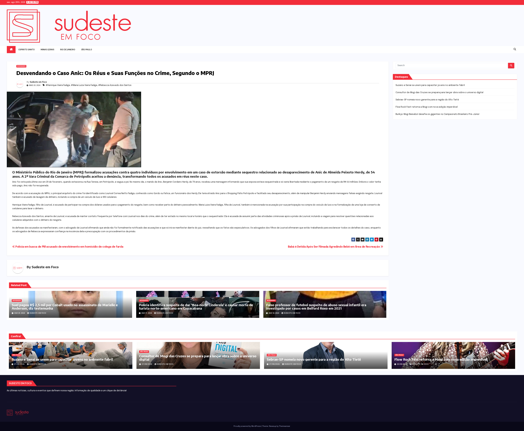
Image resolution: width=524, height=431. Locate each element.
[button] (515, 49)
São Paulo (86, 49)
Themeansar (284, 426)
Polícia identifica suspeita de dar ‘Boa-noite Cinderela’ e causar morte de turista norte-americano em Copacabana (196, 306)
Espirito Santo (27, 49)
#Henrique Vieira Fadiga (58, 85)
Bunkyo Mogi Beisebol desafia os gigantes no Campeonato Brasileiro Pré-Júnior (438, 114)
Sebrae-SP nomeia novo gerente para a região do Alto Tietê (427, 100)
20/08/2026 (402, 364)
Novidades (21, 66)
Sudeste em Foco (38, 82)
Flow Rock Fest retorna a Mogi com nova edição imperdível (427, 107)
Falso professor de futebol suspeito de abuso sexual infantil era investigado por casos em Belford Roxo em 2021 (316, 306)
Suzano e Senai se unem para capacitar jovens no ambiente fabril (430, 85)
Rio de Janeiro (67, 49)
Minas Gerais (47, 49)
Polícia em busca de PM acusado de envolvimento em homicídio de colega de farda (69, 247)
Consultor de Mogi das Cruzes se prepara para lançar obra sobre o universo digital (439, 92)
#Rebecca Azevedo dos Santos (114, 85)
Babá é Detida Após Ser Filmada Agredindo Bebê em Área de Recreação (334, 247)
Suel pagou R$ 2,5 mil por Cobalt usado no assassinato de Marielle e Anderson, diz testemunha (65, 306)
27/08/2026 (19, 364)
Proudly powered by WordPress (247, 426)
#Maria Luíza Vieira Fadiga (84, 85)
